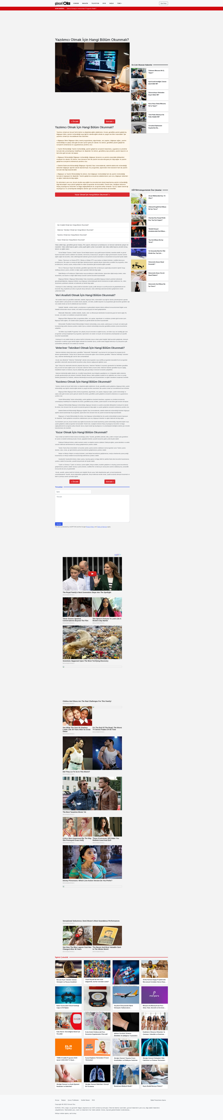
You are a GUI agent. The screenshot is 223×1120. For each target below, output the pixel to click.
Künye (57, 1100)
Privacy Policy (90, 527)
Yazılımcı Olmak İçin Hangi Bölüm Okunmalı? (72, 235)
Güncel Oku (71, 1104)
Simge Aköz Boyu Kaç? (74, 8)
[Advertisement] (111, 24)
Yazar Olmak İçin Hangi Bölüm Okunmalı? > (92, 195)
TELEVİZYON (95, 3)
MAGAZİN (85, 3)
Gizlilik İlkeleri (85, 1100)
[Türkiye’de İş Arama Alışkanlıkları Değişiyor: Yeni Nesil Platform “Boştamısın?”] (126, 972)
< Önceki (74, 121)
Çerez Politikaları (73, 1100)
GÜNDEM (76, 3)
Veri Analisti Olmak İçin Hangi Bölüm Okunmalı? (73, 225)
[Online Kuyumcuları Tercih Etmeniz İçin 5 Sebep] (97, 998)
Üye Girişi (163, 3)
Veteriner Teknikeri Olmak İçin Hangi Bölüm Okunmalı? (75, 230)
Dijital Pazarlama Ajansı (158, 1100)
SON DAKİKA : (60, 8)
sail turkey (73, 1113)
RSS (93, 1100)
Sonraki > (110, 121)
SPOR (104, 3)
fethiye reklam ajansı (62, 1113)
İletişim (63, 1100)
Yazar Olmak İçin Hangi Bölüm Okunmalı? (71, 240)
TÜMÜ (119, 3)
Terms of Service (102, 527)
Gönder (59, 524)
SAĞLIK (111, 3)
